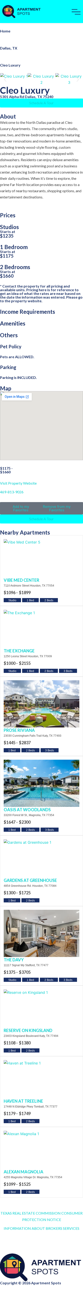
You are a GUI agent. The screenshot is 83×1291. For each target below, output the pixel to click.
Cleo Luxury (10, 65)
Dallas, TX (8, 48)
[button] (5, 79)
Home (5, 31)
